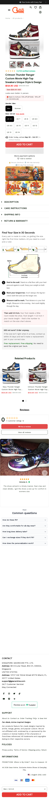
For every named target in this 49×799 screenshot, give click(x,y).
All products (17, 18)
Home (7, 18)
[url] (13, 681)
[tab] (23, 401)
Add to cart (24, 794)
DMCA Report (7, 775)
